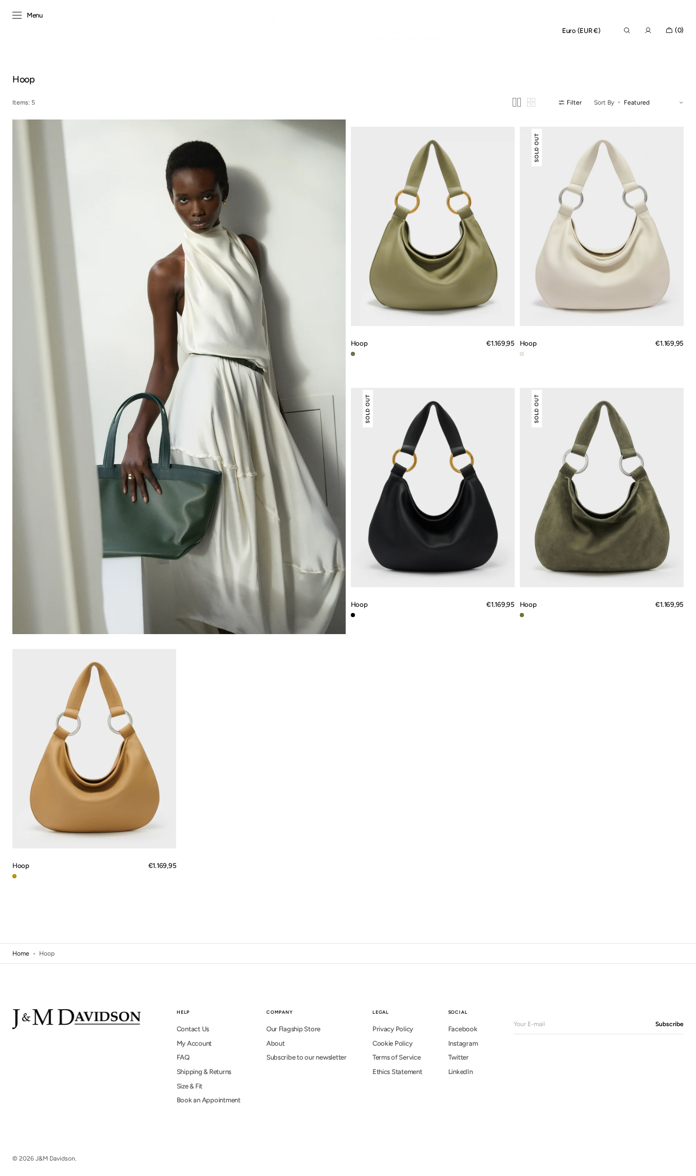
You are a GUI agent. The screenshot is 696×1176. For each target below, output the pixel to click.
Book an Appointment (209, 1100)
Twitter (458, 1057)
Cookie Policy (392, 1043)
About (275, 1043)
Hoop (359, 343)
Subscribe (669, 1024)
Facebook (463, 1029)
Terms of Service (396, 1057)
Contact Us (193, 1029)
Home (20, 953)
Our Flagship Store (293, 1029)
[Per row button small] (531, 102)
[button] (581, 31)
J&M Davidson (55, 1158)
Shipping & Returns (204, 1072)
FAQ (183, 1057)
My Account (194, 1043)
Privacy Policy (392, 1029)
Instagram (463, 1043)
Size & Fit (189, 1086)
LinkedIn (460, 1072)
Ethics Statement (397, 1072)
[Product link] (433, 226)
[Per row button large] (517, 102)
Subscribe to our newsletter (306, 1057)
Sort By (604, 102)
